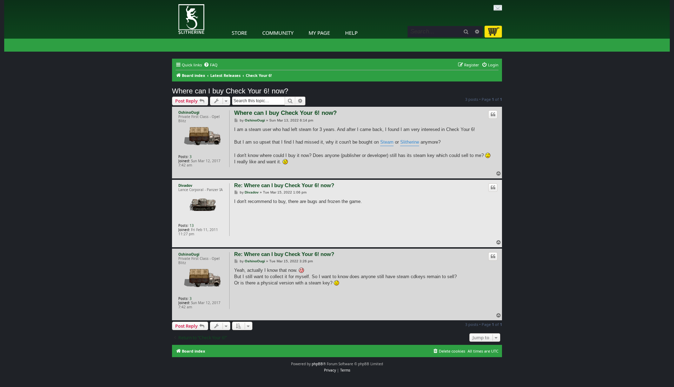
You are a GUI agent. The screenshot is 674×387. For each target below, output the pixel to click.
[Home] (174, 2)
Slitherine (409, 142)
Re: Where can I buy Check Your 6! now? (284, 185)
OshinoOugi (188, 112)
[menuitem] (211, 65)
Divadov (185, 185)
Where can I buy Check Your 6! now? (230, 91)
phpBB (317, 363)
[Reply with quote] (492, 114)
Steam (387, 142)
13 (192, 225)
